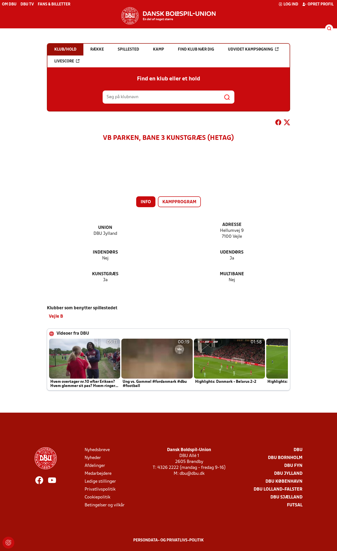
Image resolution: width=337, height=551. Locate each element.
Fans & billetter (54, 4)
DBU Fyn (293, 466)
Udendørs (231, 252)
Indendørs (105, 252)
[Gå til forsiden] (168, 15)
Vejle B (56, 316)
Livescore (64, 61)
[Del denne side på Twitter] (287, 123)
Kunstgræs (105, 274)
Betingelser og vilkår (105, 505)
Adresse (232, 225)
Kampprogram (179, 202)
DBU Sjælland (286, 497)
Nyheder (93, 458)
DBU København (283, 481)
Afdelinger (95, 466)
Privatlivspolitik (100, 489)
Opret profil (321, 4)
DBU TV (27, 4)
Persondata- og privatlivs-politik (168, 540)
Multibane (232, 274)
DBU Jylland (288, 474)
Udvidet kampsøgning (250, 49)
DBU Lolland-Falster (278, 489)
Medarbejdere (98, 474)
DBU (298, 450)
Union (105, 228)
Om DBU (9, 4)
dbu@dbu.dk (192, 474)
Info (146, 202)
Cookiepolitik (97, 497)
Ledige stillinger (100, 481)
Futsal (294, 505)
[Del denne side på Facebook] (278, 123)
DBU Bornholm (285, 458)
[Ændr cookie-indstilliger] (8, 543)
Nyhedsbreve (97, 450)
